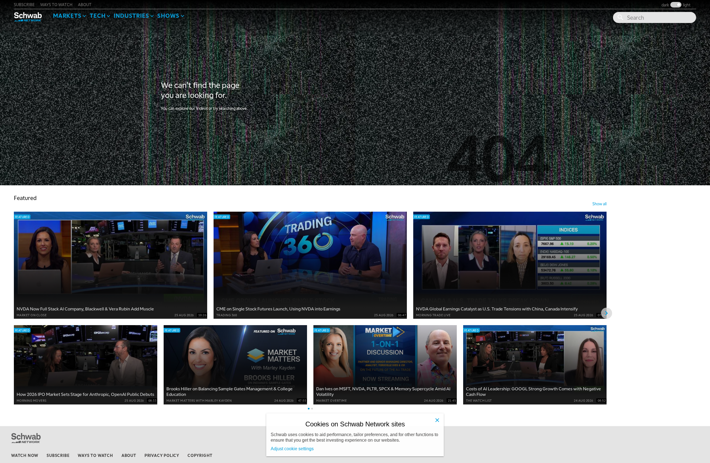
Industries (131, 15)
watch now (24, 455)
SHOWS (168, 15)
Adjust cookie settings (292, 448)
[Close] (437, 420)
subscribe (24, 4)
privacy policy (161, 455)
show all (599, 203)
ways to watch (56, 4)
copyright (199, 455)
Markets (67, 15)
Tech (97, 15)
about (85, 4)
